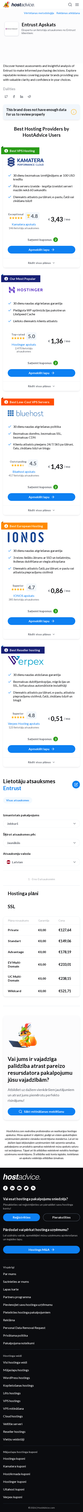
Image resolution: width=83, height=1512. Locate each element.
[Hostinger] (26, 289)
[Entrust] (12, 29)
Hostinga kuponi (14, 1458)
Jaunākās (13, 843)
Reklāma (9, 1320)
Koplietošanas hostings (18, 1385)
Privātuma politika (15, 1335)
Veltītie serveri (12, 1424)
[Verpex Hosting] (26, 661)
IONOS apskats (23, 595)
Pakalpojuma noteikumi (18, 1343)
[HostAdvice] (19, 5)
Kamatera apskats (24, 224)
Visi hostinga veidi (15, 1362)
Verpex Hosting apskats (24, 723)
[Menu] (77, 5)
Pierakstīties (61, 1217)
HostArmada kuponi (16, 1474)
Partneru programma (17, 1297)
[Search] (70, 5)
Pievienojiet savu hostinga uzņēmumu (28, 1304)
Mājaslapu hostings (16, 1370)
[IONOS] (26, 537)
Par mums (9, 1274)
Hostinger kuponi (14, 1481)
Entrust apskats (39, 24)
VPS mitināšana (13, 1408)
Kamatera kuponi (14, 1466)
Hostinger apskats (24, 344)
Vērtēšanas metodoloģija (39, 13)
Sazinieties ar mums (16, 1281)
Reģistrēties (21, 1217)
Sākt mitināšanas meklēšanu (44, 1111)
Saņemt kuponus (42, 239)
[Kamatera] (26, 162)
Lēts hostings (12, 1393)
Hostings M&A (39, 1249)
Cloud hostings (13, 1416)
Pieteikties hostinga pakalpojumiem (26, 1312)
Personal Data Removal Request (24, 1327)
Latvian (17, 862)
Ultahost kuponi (13, 1489)
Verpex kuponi (12, 1497)
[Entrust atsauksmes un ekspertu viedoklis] (6, 96)
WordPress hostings (16, 1377)
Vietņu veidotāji (13, 1439)
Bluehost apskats (24, 471)
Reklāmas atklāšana (68, 13)
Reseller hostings (14, 1431)
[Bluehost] (26, 413)
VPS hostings (11, 1401)
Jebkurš (12, 823)
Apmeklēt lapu (39, 249)
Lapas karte (11, 1289)
